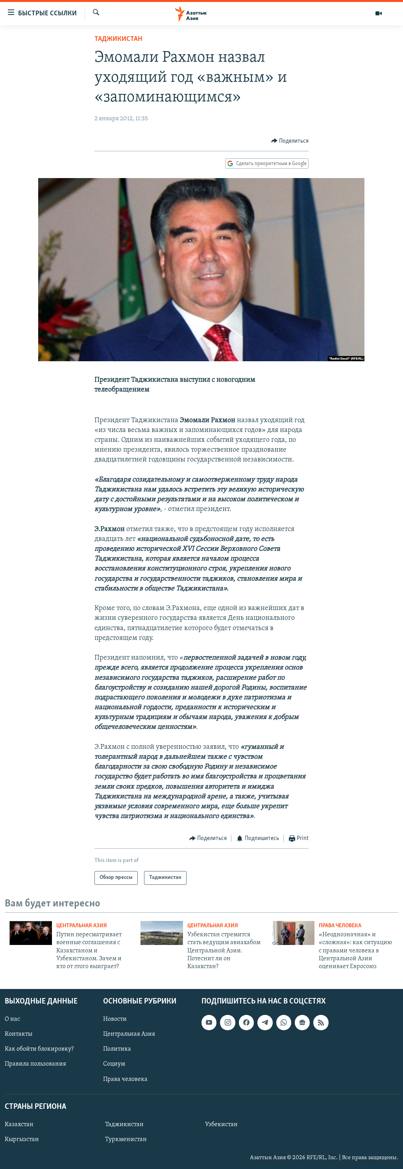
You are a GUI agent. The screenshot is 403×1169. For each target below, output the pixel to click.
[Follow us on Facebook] (246, 1022)
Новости (115, 1019)
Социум (114, 1064)
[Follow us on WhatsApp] (283, 1022)
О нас (12, 1019)
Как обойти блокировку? (39, 1049)
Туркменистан (126, 1139)
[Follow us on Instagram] (227, 1022)
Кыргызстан (22, 1139)
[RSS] (320, 1022)
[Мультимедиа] (378, 13)
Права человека (340, 926)
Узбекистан (221, 1124)
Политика (117, 1049)
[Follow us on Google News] (302, 1022)
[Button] (290, 141)
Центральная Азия (81, 926)
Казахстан (19, 1124)
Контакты (18, 1034)
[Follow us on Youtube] (209, 1022)
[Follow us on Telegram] (264, 1022)
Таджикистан (118, 39)
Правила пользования (35, 1064)
